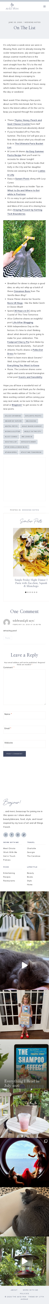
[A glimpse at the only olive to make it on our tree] (24, 916)
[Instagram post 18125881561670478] (24, 1211)
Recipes (7, 877)
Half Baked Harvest (32, 426)
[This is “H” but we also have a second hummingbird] (24, 1261)
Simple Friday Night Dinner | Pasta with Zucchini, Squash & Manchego (31, 583)
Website (8, 742)
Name (8, 714)
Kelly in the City (32, 431)
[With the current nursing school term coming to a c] (24, 1064)
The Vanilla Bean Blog (16, 447)
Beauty (30, 873)
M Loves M (27, 437)
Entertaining (9, 873)
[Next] (46, 559)
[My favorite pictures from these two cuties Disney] (24, 1162)
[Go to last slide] (16, 559)
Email (7, 728)
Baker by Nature (13, 421)
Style (29, 880)
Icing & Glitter (12, 431)
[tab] (25, 592)
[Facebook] (11, 834)
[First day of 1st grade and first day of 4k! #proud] (24, 1014)
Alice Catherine (13, 416)
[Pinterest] (17, 834)
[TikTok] (23, 834)
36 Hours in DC (22, 310)
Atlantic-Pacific (33, 416)
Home (30, 884)
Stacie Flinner (28, 442)
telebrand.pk (20, 620)
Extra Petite (11, 426)
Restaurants (9, 880)
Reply (7, 638)
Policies (6, 860)
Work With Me (10, 852)
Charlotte (31, 848)
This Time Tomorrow (31, 452)
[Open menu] (44, 6)
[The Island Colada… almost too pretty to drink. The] (24, 1113)
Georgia (31, 852)
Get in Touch (9, 856)
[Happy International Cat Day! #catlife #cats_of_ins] (24, 965)
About (14, 1290)
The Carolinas (33, 856)
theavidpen (11, 452)
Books (30, 877)
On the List (11, 442)
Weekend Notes (32, 22)
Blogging (31, 421)
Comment (8, 667)
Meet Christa (9, 848)
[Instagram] (5, 834)
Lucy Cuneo (11, 437)
